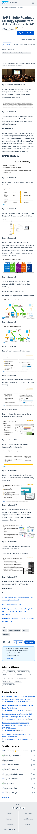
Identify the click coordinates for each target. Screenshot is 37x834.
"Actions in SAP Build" (15, 675)
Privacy (9, 814)
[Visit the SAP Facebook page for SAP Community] (13, 808)
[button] (3, 44)
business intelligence (14, 630)
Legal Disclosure (28, 819)
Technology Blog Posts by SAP (14, 710)
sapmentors (6, 634)
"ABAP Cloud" (10, 671)
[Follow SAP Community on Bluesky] (17, 808)
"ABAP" (4, 675)
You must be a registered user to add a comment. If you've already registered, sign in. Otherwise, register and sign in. (17, 652)
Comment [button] (29, 642)
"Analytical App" (7, 681)
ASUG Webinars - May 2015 (11, 604)
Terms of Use (28, 814)
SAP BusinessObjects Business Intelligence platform (16, 53)
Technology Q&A (9, 730)
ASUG (4, 630)
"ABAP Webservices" (22, 671)
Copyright (9, 819)
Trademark (9, 824)
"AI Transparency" (21, 678)
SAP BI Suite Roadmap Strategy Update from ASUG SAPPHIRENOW (18, 21)
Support (27, 824)
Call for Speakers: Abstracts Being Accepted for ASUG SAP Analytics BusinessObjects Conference (18, 611)
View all (4, 797)
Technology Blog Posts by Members (13, 7)
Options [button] (18, 36)
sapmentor (25, 630)
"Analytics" (17, 681)
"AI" (30, 678)
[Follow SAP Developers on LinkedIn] (23, 808)
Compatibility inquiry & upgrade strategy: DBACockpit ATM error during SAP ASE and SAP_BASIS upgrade (16, 725)
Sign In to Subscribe (25, 33)
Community (13, 3)
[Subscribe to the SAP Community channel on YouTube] (20, 808)
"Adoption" (27, 675)
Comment (9, 658)
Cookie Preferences (9, 829)
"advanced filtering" (8, 678)
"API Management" (8, 684)
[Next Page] (20, 687)
